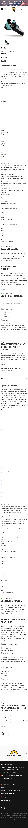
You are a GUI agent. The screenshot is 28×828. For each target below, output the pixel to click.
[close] (26, 3)
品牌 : (2, 51)
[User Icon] (21, 9)
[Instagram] (4, 808)
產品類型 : (3, 53)
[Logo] (14, 9)
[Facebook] (1, 808)
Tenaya (12, 51)
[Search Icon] (6, 9)
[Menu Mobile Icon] (2, 9)
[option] (14, 27)
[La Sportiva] (14, 753)
